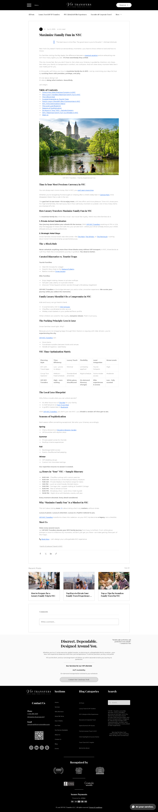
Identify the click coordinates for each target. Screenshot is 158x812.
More (117, 14)
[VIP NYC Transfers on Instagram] (31, 748)
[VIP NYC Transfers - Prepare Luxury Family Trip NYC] (44, 580)
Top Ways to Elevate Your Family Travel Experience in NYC (79, 594)
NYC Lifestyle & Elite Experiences (75, 14)
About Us (57, 734)
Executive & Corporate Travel (101, 14)
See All (127, 568)
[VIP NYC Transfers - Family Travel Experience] (79, 580)
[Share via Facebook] (40, 554)
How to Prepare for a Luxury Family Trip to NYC (43, 594)
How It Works (59, 721)
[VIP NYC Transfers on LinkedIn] (36, 748)
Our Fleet (57, 725)
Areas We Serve (59, 716)
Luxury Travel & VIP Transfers (49, 14)
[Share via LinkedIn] (51, 554)
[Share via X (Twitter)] (45, 554)
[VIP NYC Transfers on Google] (47, 748)
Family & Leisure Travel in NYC (51, 546)
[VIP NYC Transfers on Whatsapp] (42, 748)
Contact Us (58, 739)
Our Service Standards (61, 730)
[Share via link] (56, 554)
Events (57, 748)
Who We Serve (59, 711)
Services (57, 707)
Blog (56, 744)
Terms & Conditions (95, 807)
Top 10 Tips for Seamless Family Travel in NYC (112, 594)
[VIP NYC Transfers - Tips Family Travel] (113, 580)
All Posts (31, 14)
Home (57, 702)
